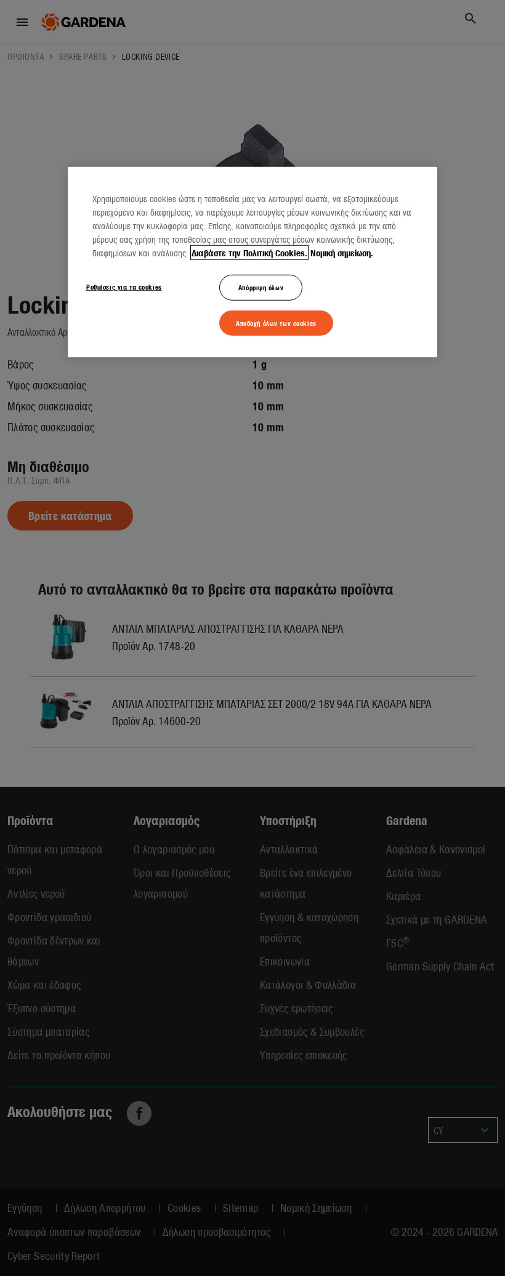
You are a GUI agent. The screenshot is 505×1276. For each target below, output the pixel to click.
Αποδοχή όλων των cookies (276, 322)
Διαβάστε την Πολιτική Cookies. (249, 252)
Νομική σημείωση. (341, 252)
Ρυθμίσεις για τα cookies (124, 286)
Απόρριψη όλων (260, 286)
